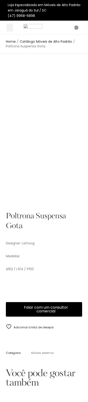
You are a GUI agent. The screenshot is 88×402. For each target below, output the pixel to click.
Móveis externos (42, 353)
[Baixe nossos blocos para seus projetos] (77, 27)
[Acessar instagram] (70, 27)
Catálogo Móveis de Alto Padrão (46, 41)
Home (11, 41)
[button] (10, 27)
